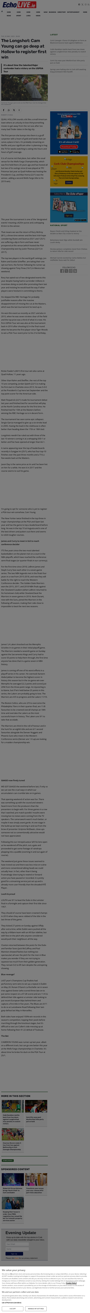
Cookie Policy (71, 1283)
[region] (45, 1289)
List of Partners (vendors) (11, 1303)
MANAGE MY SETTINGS (36, 1309)
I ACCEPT (12, 1309)
